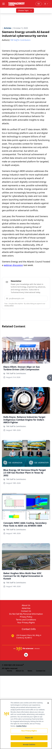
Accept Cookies (29, 744)
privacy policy (9, 305)
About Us (26, 605)
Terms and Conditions (26, 619)
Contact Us (26, 611)
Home (9, 671)
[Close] (48, 703)
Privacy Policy (26, 616)
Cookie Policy (21, 726)
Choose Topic (23, 10)
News (30, 671)
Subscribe (39, 298)
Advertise (26, 608)
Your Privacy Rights (26, 622)
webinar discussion (13, 265)
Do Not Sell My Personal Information (26, 614)
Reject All (29, 738)
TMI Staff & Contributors (16, 373)
